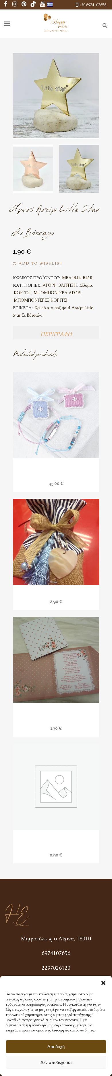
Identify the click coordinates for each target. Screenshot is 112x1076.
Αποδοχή (56, 1046)
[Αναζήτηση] (104, 24)
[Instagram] (15, 4)
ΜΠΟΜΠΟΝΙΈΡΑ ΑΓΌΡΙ (58, 292)
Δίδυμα (86, 285)
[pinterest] (24, 4)
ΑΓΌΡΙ (49, 285)
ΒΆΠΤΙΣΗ (67, 285)
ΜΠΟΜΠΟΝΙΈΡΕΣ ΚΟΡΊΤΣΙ (40, 300)
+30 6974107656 (92, 4)
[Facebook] (5, 4)
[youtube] (42, 4)
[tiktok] (33, 4)
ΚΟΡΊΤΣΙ (22, 292)
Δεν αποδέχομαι (56, 1062)
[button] (103, 983)
